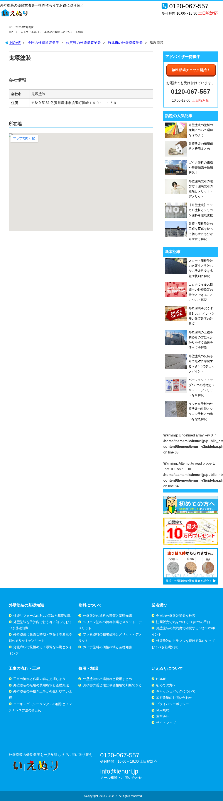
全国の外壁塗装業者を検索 (175, 615)
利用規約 (162, 710)
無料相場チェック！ (191, 70)
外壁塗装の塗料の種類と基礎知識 (107, 615)
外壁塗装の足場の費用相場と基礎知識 (41, 685)
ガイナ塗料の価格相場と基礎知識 (107, 647)
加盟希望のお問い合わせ (174, 697)
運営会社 (162, 716)
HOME (161, 679)
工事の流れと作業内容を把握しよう (39, 679)
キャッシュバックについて (175, 691)
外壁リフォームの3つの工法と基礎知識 (42, 615)
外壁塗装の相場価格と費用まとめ (107, 679)
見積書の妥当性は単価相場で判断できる (112, 685)
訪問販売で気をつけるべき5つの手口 (183, 622)
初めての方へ (166, 685)
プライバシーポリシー (172, 704)
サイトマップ (166, 722)
